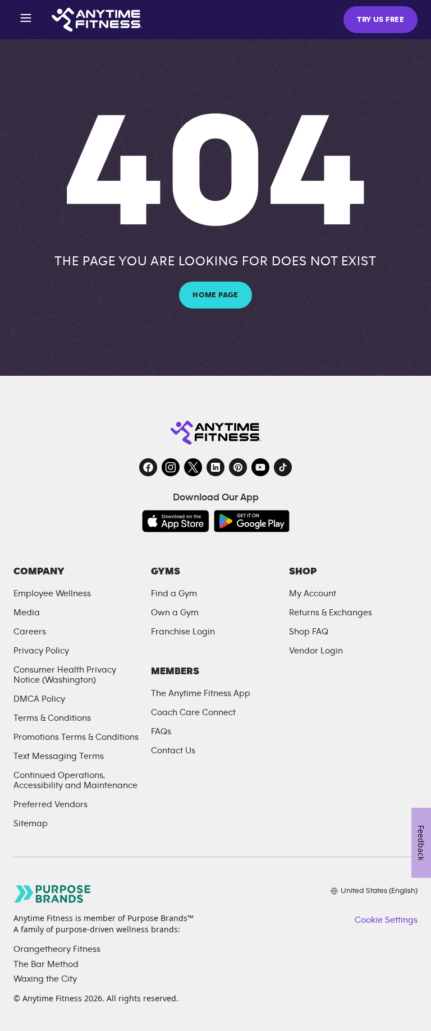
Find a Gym (174, 593)
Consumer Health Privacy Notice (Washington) (64, 674)
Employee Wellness (52, 593)
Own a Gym (175, 612)
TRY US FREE (380, 20)
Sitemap (30, 823)
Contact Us (173, 750)
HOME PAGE (215, 295)
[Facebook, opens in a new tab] (148, 467)
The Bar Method (46, 964)
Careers (29, 631)
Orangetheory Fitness (56, 949)
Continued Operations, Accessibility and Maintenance (75, 780)
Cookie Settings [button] (386, 919)
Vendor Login (316, 650)
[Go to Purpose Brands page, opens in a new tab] (52, 894)
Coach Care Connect (193, 712)
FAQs (161, 731)
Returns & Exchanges (330, 612)
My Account (312, 593)
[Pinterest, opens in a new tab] (238, 467)
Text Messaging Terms (58, 756)
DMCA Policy (39, 698)
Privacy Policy (41, 650)
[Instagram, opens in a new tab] (171, 467)
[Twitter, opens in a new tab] (193, 467)
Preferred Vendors (50, 804)
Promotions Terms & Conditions (76, 737)
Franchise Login (183, 631)
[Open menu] (25, 19)
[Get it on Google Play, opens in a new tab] (252, 521)
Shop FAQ (308, 631)
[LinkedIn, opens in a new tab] (215, 467)
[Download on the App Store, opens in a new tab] (175, 521)
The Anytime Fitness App (200, 693)
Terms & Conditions (52, 718)
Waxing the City (45, 978)
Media (26, 612)
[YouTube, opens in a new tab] (260, 467)
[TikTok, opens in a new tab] (283, 467)
